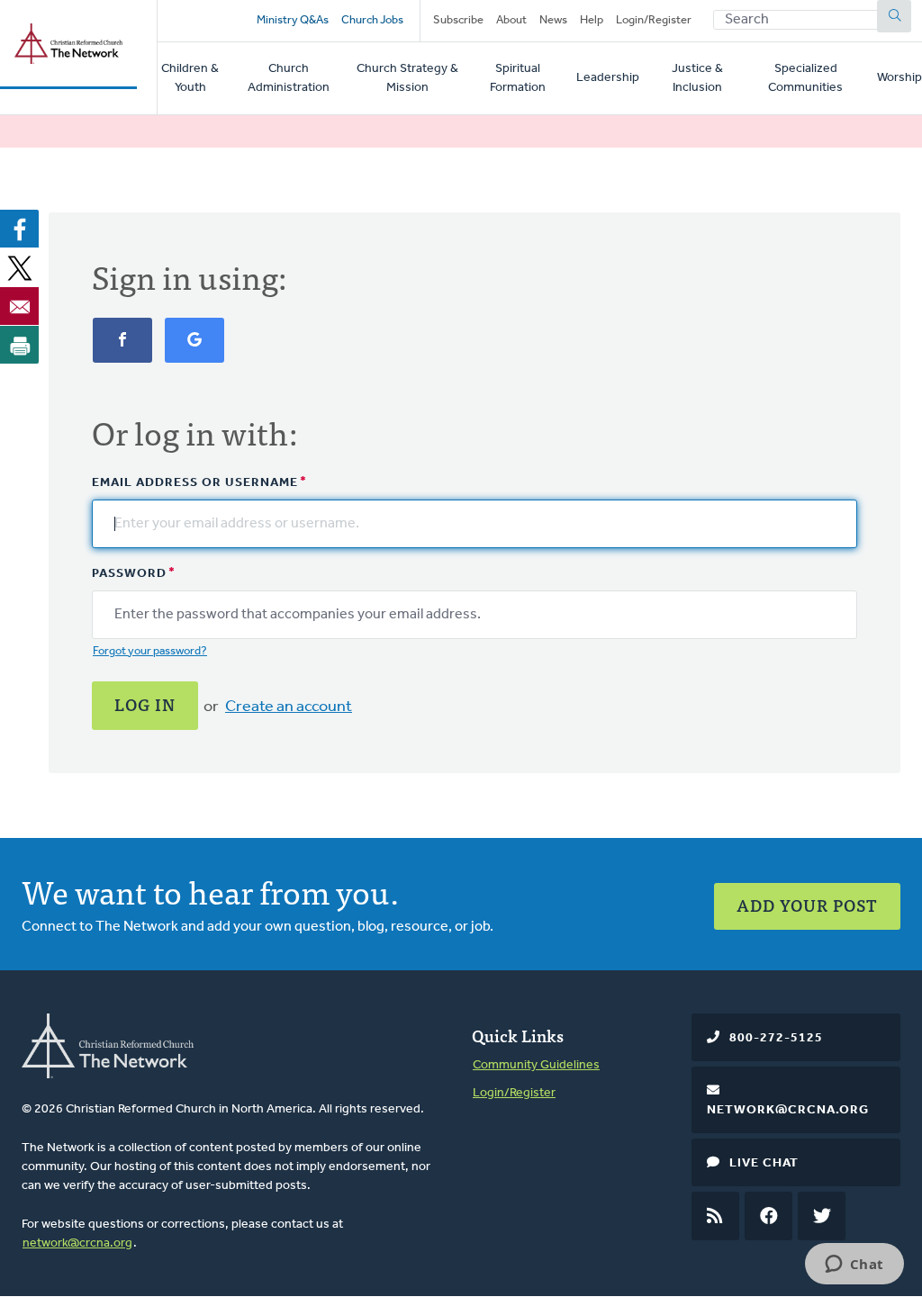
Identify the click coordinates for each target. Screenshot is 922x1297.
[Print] (20, 345)
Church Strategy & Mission (407, 78)
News (553, 20)
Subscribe (458, 20)
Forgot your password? (150, 651)
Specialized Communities (805, 78)
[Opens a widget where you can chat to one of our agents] (854, 1265)
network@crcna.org (77, 1243)
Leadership (607, 78)
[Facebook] (122, 350)
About (511, 20)
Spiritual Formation (518, 78)
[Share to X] (20, 267)
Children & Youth (190, 78)
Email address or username (195, 483)
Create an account (288, 707)
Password (129, 574)
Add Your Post (807, 905)
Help (591, 20)
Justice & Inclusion (697, 78)
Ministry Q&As (293, 20)
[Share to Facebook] (20, 228)
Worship (899, 78)
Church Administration (289, 78)
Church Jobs (372, 20)
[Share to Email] (20, 306)
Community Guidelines (536, 1065)
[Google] (194, 350)
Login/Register (654, 20)
